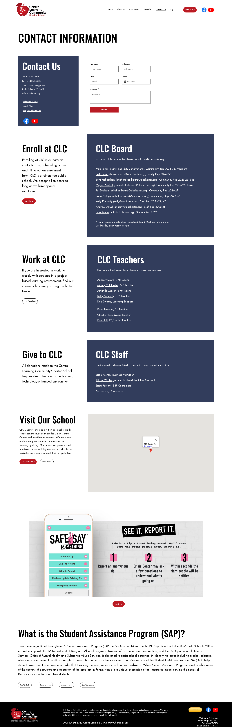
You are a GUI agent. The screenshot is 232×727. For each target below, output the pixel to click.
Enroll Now (28, 106)
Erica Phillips (103, 196)
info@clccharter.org (31, 93)
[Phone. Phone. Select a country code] (126, 81)
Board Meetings (147, 221)
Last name (126, 64)
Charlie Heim (105, 315)
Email (93, 76)
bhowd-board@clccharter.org (127, 174)
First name (94, 64)
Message (94, 89)
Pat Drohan (102, 190)
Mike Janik (102, 169)
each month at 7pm (119, 225)
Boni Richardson (105, 179)
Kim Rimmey (103, 391)
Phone (124, 76)
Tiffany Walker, (105, 380)
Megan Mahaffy (105, 185)
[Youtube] (211, 10)
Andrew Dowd (104, 207)
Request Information (32, 110)
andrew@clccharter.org (128, 207)
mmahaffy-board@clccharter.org (135, 185)
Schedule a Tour (30, 101)
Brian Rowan (103, 374)
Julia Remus (102, 212)
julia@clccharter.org (122, 212)
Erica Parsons (103, 385)
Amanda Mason (106, 290)
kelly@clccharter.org (126, 201)
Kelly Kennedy (104, 201)
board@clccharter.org (153, 159)
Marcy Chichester (107, 285)
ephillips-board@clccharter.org (130, 196)
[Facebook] (204, 10)
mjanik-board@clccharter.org (126, 169)
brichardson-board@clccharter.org (136, 179)
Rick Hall (102, 320)
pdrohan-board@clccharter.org (128, 190)
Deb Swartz (104, 301)
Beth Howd (102, 174)
